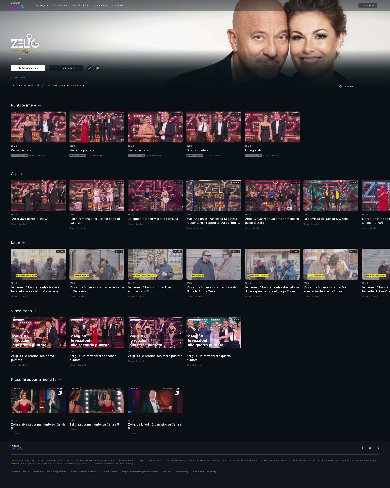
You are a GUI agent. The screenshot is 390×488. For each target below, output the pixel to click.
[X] (377, 447)
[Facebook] (362, 447)
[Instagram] (370, 447)
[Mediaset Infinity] (18, 5)
